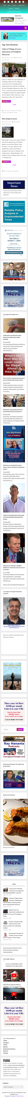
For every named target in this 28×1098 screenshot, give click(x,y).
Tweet (14, 104)
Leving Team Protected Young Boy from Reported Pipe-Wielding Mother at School (17, 35)
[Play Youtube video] (14, 975)
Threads (5, 1053)
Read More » (7, 101)
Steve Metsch (16, 121)
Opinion (14, 5)
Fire (17, 110)
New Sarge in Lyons (9, 119)
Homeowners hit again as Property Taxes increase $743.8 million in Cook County (13, 935)
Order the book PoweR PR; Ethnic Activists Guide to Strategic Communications (12, 950)
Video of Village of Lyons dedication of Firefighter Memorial (11, 52)
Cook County (7, 110)
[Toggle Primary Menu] (25, 27)
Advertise (17, 8)
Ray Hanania (19, 57)
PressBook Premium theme (17, 1096)
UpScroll (5, 1051)
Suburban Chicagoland (7, 112)
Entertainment (21, 5)
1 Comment (6, 60)
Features (11, 8)
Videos (15, 112)
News (9, 5)
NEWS (14, 884)
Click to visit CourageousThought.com (13, 584)
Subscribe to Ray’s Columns (14, 11)
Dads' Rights (12, 38)
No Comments (7, 124)
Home (4, 5)
